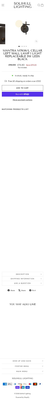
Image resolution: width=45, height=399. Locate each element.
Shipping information (22, 279)
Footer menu (22, 366)
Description (22, 274)
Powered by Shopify (22, 397)
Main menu (22, 371)
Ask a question (22, 283)
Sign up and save (22, 361)
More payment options (22, 100)
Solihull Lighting (22, 5)
